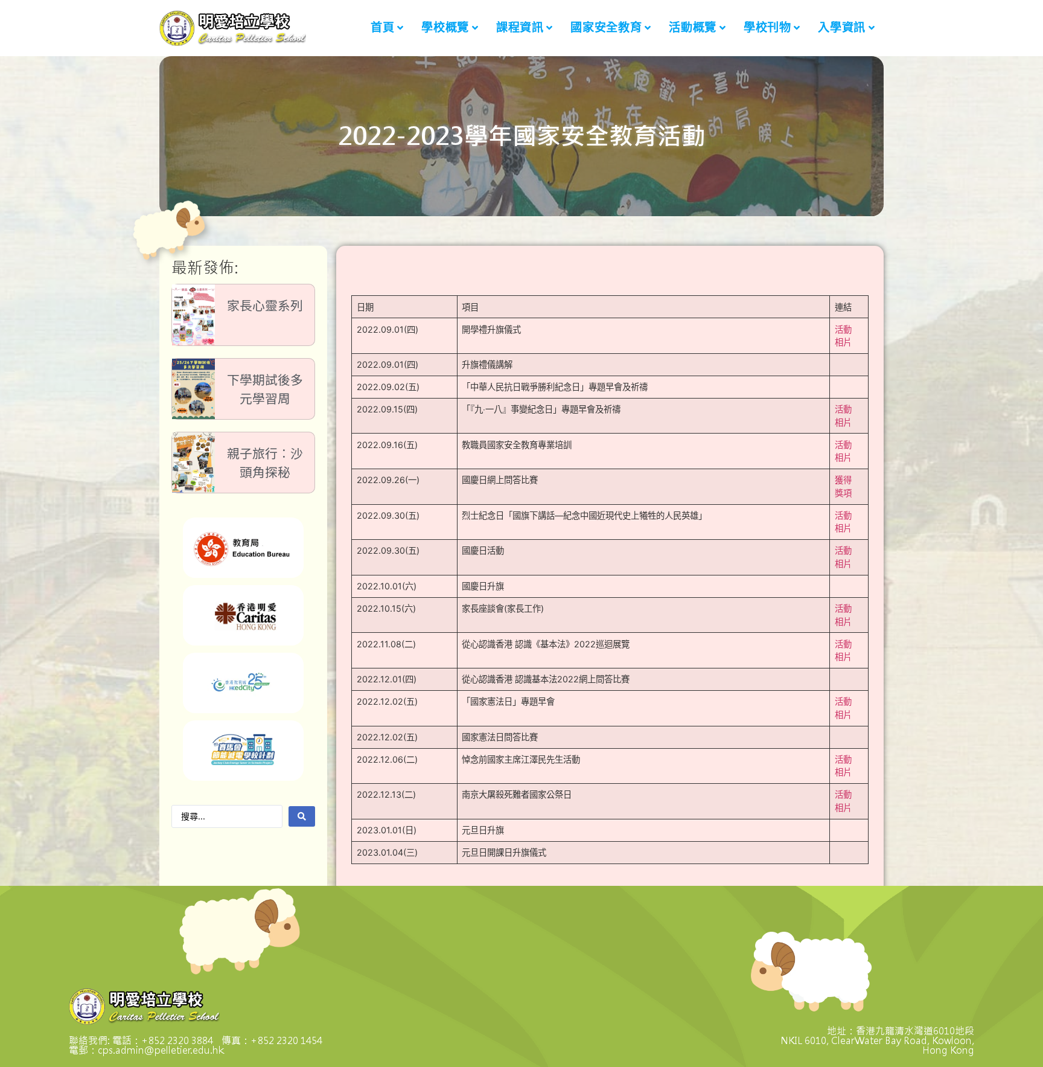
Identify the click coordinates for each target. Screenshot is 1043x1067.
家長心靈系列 (265, 305)
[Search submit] (302, 816)
